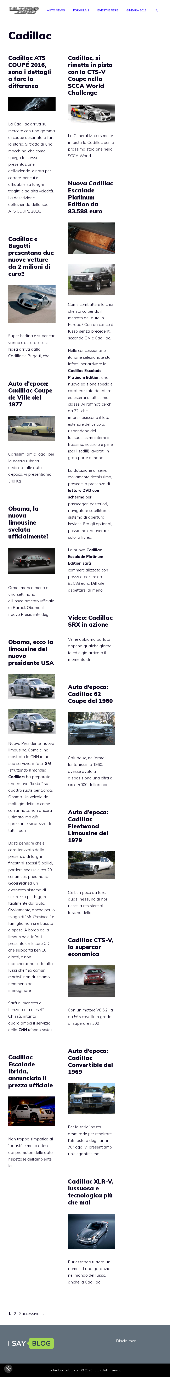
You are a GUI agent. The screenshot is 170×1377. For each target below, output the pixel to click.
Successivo (31, 1313)
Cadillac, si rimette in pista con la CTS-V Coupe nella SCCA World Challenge (90, 75)
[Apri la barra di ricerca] (156, 10)
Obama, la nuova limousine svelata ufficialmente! (28, 522)
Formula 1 (81, 10)
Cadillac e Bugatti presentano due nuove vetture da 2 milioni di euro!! (31, 256)
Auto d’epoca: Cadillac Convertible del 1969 (90, 1061)
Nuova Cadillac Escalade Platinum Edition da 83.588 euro (90, 197)
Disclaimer (126, 1340)
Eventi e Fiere (107, 10)
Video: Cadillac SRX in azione (90, 621)
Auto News (56, 10)
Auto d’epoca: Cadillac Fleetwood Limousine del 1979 (88, 825)
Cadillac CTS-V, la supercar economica (90, 947)
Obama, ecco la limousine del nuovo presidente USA (31, 652)
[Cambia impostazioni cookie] (8, 1369)
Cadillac (102, 337)
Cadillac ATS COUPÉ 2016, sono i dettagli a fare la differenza (29, 71)
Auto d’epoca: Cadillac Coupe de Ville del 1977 (30, 394)
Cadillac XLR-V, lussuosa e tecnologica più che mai (90, 1192)
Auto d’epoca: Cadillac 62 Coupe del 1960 (90, 693)
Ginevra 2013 (136, 10)
